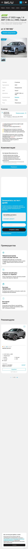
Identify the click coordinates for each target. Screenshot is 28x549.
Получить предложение (9, 32)
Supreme (17, 97)
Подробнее (14, 369)
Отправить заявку (14, 229)
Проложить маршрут (8, 218)
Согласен (14, 545)
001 (2, 325)
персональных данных (6, 233)
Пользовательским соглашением (11, 539)
